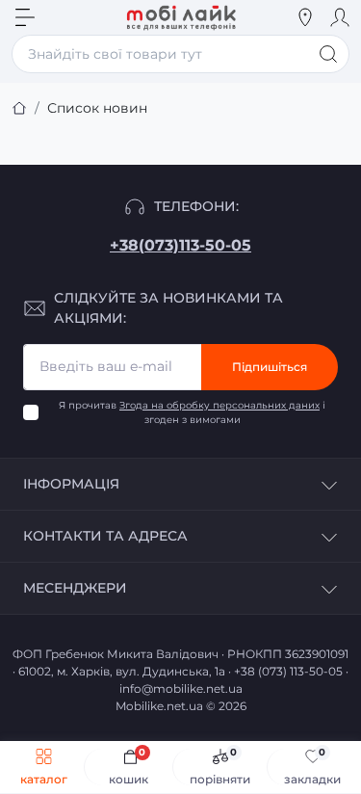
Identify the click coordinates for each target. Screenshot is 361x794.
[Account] (339, 17)
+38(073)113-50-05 (180, 245)
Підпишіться (269, 366)
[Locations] (305, 17)
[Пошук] (328, 54)
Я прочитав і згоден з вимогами (192, 412)
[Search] (59, 17)
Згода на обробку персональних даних (219, 405)
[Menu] (25, 17)
